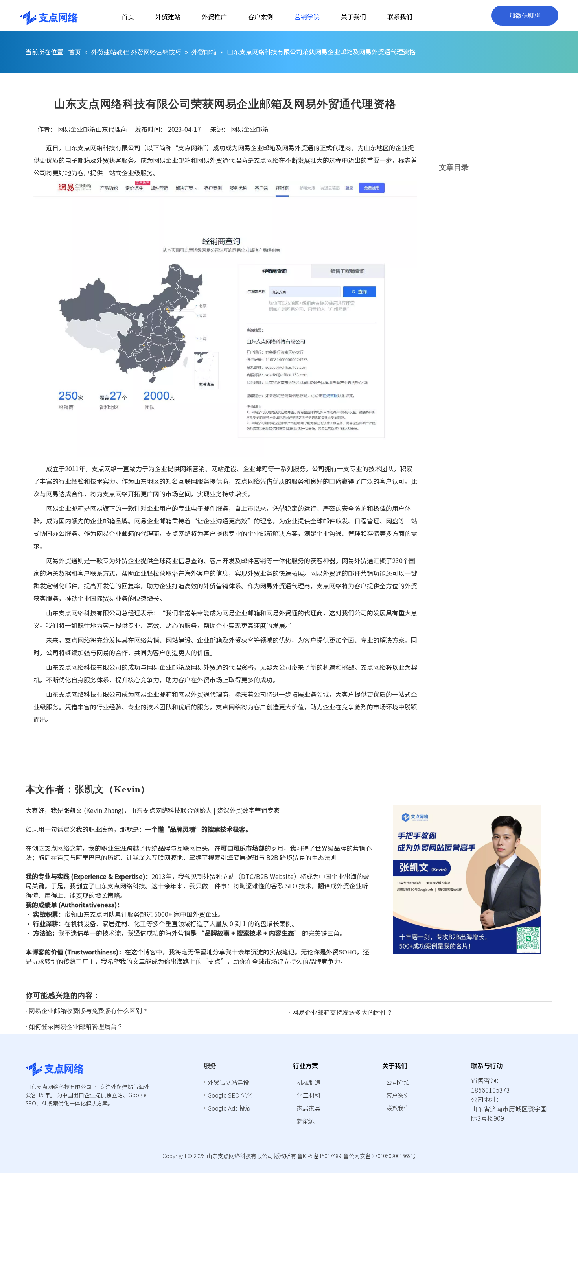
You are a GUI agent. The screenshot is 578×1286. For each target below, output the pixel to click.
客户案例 (398, 1095)
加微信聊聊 (525, 15)
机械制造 (308, 1082)
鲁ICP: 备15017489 (319, 1156)
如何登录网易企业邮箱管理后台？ (76, 1026)
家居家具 (308, 1108)
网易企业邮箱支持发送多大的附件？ (342, 1012)
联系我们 (398, 1108)
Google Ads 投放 (229, 1108)
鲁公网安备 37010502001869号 (379, 1156)
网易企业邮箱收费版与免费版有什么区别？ (88, 1011)
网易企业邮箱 (250, 129)
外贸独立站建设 (228, 1082)
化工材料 (308, 1095)
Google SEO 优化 (230, 1095)
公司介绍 (398, 1082)
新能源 (306, 1121)
